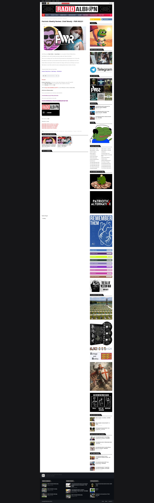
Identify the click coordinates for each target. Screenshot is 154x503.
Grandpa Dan (100, 253)
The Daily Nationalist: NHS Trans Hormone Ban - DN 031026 (102, 463)
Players (96, 488)
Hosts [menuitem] (47, 15)
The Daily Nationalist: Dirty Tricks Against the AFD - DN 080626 (102, 112)
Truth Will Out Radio (93, 168)
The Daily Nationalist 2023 (106, 165)
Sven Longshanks (100, 276)
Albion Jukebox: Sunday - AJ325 (55, 3)
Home (43, 1)
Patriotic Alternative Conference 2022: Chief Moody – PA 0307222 (49, 145)
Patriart (100, 270)
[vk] (106, 19)
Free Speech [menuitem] (85, 15)
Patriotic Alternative (93, 157)
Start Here (57, 1)
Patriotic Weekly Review (46, 82)
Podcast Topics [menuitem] (54, 15)
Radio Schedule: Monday (52, 494)
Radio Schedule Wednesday (52, 483)
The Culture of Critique (105, 162)
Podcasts (75, 131)
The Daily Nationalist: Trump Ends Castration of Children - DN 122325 (102, 468)
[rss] (95, 19)
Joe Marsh (100, 256)
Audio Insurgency (93, 151)
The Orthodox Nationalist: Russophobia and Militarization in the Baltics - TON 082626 (79, 485)
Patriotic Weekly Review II (106, 160)
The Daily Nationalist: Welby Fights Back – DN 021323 (103, 443)
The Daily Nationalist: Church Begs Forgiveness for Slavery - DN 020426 (102, 437)
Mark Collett (56, 131)
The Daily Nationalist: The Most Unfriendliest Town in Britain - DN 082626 (79, 490)
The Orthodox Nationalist (94, 166)
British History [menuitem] (72, 15)
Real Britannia (92, 160)
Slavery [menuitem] (79, 15)
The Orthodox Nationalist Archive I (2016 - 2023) (103, 484)
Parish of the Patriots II (105, 157)
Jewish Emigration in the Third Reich (106, 155)
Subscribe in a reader (45, 121)
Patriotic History (104, 158)
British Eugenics (93, 153)
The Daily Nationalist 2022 (94, 163)
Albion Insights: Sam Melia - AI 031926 (102, 417)
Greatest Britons (93, 154)
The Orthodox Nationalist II (106, 168)
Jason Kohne (51, 131)
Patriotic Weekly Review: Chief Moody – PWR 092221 (64, 145)
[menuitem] (43, 15)
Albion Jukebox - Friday (94, 148)
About (106, 501)
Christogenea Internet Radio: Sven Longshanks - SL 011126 (102, 428)
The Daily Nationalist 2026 (106, 166)
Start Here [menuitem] (101, 15)
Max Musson (100, 266)
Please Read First (48, 1)
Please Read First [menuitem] (93, 15)
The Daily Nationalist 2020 (94, 162)
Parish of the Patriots (94, 156)
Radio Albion (47, 18)
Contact (53, 1)
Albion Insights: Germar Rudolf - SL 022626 (102, 423)
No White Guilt (61, 131)
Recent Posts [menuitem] (63, 15)
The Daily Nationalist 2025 (94, 165)
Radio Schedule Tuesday (52, 488)
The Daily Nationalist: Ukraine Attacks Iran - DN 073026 (103, 117)
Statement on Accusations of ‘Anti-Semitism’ (102, 494)
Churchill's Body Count (105, 153)
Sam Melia (100, 273)
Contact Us (110, 501)
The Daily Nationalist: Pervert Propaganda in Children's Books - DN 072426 (102, 457)
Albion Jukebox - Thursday (106, 150)
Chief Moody (46, 131)
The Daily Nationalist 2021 (106, 163)
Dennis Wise (100, 250)
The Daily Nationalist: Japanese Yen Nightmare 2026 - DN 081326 (102, 107)
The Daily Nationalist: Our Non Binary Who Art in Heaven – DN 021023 (103, 448)
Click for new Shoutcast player (47, 90)
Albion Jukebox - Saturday (106, 148)
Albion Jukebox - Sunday (94, 150)
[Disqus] (65, 167)
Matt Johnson (100, 263)
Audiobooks (103, 151)
